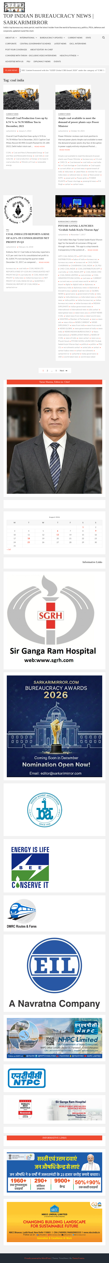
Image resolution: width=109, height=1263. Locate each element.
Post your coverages (16, 49)
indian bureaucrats (83, 303)
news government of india (85, 328)
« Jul (9, 549)
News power (94, 175)
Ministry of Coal (28, 162)
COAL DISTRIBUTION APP (89, 269)
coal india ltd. (25, 275)
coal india (39, 156)
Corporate (10, 43)
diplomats (93, 287)
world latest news (71, 357)
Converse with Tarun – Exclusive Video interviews (30, 55)
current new (65, 281)
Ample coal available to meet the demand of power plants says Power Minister (78, 122)
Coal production (22, 159)
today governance (89, 354)
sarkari (68, 184)
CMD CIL (63, 162)
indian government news (81, 306)
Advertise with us (14, 61)
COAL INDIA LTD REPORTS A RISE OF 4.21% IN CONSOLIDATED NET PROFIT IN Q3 (27, 238)
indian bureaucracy (34, 278)
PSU (28, 61)
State (88, 37)
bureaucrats (80, 262)
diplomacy (89, 284)
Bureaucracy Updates (51, 37)
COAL (8, 152)
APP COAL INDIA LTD (67, 256)
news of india (71, 338)
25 (29, 542)
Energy (34, 159)
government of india (86, 294)
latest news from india (75, 316)
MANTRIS (64, 319)
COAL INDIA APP (75, 272)
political (84, 344)
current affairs (66, 168)
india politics (70, 300)
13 (57, 534)
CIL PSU (98, 265)
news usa (95, 338)
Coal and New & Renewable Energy (27, 152)
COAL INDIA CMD (93, 272)
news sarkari (84, 338)
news (85, 175)
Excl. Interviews (78, 43)
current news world (80, 281)
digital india (78, 284)
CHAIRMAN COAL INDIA (81, 265)
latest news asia (81, 313)
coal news (86, 278)
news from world (94, 325)
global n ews (84, 291)
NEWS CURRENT (82, 322)
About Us (9, 37)
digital (68, 284)
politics (93, 344)
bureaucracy (88, 159)
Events (57, 61)
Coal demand (75, 162)
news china (68, 322)
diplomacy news (80, 287)
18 (29, 538)
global (74, 291)
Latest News (60, 43)
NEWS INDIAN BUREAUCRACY (78, 331)
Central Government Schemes (35, 43)
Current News (75, 37)
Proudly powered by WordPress (37, 1258)
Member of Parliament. (79, 319)
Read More (40, 146)
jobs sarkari (93, 309)
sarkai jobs (86, 347)
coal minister (85, 275)
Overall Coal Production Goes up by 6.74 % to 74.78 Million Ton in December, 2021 (27, 122)
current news (79, 168)
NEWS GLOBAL (66, 328)
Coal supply (95, 165)
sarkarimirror (11, 131)
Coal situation (82, 165)
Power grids (82, 178)
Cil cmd (98, 159)
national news (75, 175)
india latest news (88, 297)
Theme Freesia (78, 1258)
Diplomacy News (42, 61)
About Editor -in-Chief (41, 49)
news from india (78, 325)
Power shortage (73, 181)
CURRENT (97, 278)
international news (79, 309)
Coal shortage (69, 165)
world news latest (88, 357)
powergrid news (89, 181)
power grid (70, 178)
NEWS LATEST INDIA (80, 335)
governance (70, 294)
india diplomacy (72, 297)
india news (69, 171)
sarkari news (78, 184)
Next (62, 370)
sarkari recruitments (84, 350)
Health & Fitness (68, 55)
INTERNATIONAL (27, 37)
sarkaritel (76, 354)
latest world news (93, 316)
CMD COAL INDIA (67, 269)
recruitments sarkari (71, 347)
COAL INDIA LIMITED (69, 275)
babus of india (79, 259)
